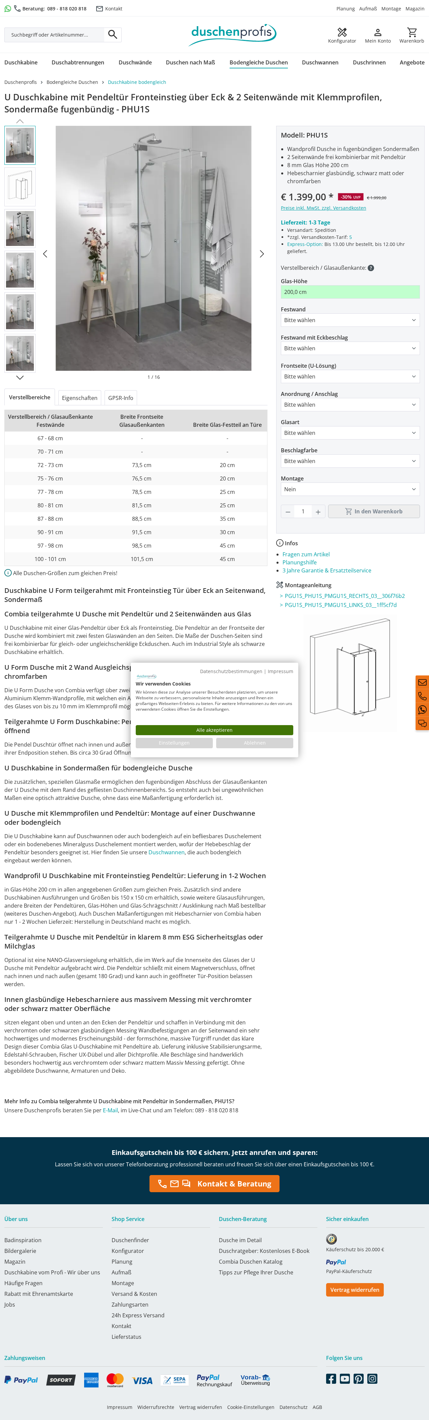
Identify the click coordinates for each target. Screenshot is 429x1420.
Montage (391, 8)
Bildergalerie (20, 1251)
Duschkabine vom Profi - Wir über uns (52, 1272)
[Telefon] (422, 696)
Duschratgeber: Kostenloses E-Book (264, 1251)
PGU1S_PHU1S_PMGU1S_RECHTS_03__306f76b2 (345, 596)
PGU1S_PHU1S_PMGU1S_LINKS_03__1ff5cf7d (341, 605)
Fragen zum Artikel (306, 554)
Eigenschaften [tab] (80, 398)
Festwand (293, 309)
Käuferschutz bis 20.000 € (355, 1249)
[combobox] (54, 35)
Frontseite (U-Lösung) (308, 365)
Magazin (415, 8)
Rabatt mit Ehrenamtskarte (38, 1294)
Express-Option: (305, 244)
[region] (136, 253)
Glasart (290, 422)
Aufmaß (368, 8)
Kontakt (113, 8)
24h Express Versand (138, 1315)
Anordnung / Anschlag (309, 394)
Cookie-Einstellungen (250, 1407)
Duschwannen (166, 852)
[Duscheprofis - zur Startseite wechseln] (232, 34)
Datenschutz (294, 1407)
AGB (317, 1407)
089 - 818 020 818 (66, 8)
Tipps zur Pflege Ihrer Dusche (256, 1272)
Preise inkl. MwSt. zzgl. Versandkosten (323, 208)
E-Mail (110, 1110)
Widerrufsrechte (155, 1407)
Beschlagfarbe (299, 450)
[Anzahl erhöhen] (318, 511)
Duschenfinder (130, 1240)
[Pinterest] (359, 1377)
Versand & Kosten (134, 1294)
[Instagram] (372, 1377)
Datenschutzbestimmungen (231, 671)
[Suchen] (113, 35)
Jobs (9, 1304)
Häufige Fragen (23, 1283)
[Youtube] (345, 1377)
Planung (345, 8)
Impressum (119, 1407)
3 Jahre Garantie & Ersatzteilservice (327, 570)
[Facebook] (331, 1377)
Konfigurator (128, 1251)
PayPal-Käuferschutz (349, 1271)
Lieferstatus (126, 1336)
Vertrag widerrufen (354, 1290)
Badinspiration (23, 1240)
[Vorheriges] (45, 253)
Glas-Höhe (294, 281)
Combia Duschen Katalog (251, 1261)
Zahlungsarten (130, 1304)
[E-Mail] (422, 682)
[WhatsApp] (422, 709)
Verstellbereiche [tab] (29, 397)
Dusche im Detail (240, 1240)
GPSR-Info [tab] (120, 398)
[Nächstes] (262, 253)
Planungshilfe (300, 562)
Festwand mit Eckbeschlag (314, 337)
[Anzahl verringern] (288, 511)
